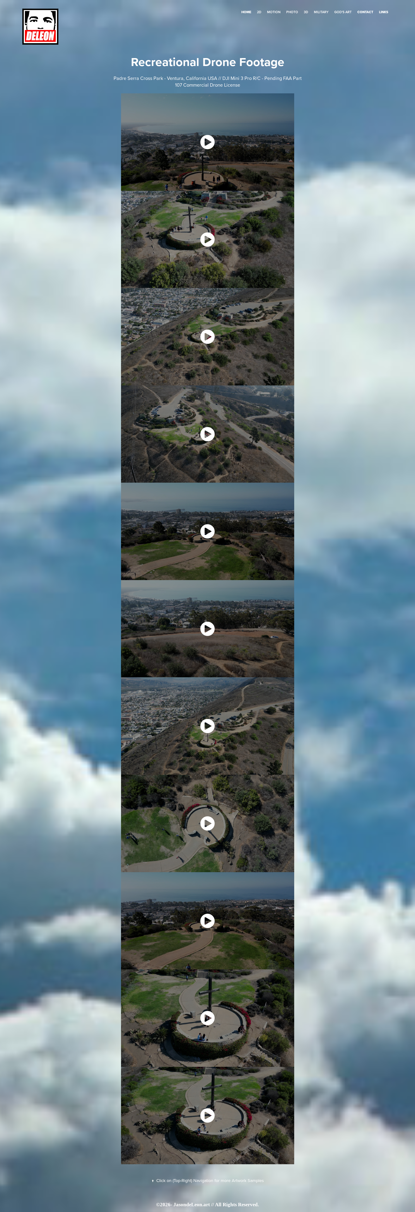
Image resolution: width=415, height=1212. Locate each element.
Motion (274, 12)
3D (306, 12)
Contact (365, 12)
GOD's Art (343, 12)
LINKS (383, 12)
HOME (246, 12)
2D (259, 12)
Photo (292, 12)
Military (321, 12)
